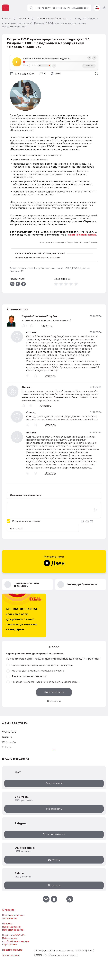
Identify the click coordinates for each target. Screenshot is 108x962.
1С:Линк (7, 736)
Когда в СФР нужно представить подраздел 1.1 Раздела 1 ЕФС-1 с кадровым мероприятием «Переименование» (59, 58)
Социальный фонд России (34, 268)
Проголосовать (54, 692)
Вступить (54, 859)
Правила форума (12, 949)
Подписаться (54, 783)
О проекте (8, 910)
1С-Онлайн (9, 742)
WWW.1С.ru (9, 731)
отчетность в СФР (61, 268)
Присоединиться (54, 834)
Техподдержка (11, 955)
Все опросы (54, 701)
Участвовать (54, 808)
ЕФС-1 (75, 268)
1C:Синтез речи (88, 66)
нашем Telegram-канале (81, 234)
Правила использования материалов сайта (12, 926)
